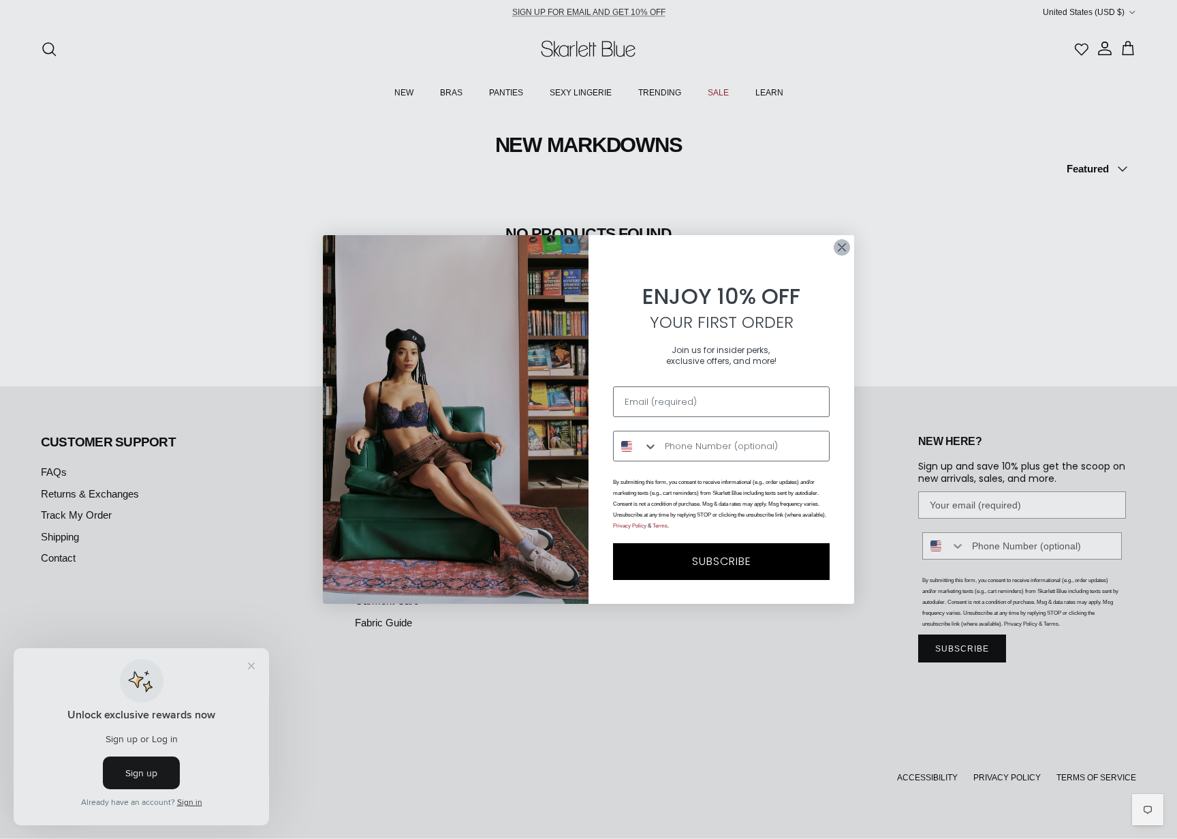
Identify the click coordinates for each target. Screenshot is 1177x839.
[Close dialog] (842, 247)
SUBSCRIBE (721, 561)
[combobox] (636, 446)
